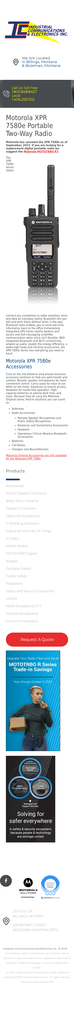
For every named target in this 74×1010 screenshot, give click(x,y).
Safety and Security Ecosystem (30, 591)
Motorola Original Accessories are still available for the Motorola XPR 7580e (36, 457)
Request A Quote (37, 639)
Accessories (15, 486)
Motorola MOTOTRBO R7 (41, 151)
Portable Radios (18, 568)
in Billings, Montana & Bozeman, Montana (41, 64)
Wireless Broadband (22, 614)
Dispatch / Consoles (21, 508)
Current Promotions (22, 621)
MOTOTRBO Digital (21, 553)
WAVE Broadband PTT (24, 606)
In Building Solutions (22, 523)
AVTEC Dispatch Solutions (26, 493)
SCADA (11, 599)
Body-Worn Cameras (22, 501)
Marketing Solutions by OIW (37, 981)
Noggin (12, 561)
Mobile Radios (17, 546)
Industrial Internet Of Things (29, 531)
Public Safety (16, 576)
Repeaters (14, 584)
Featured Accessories (22, 516)
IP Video (12, 538)
